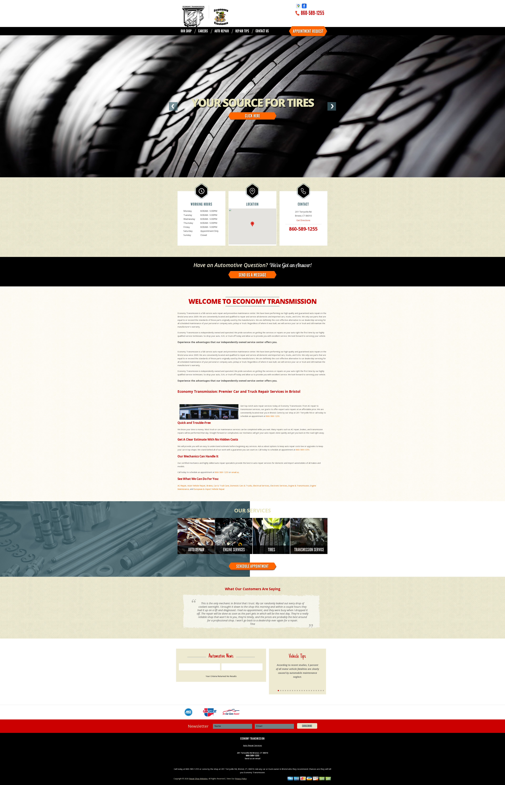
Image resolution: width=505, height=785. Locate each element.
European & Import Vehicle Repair (209, 489)
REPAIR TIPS (242, 31)
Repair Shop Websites (198, 778)
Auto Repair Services (252, 745)
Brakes (209, 485)
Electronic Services (278, 485)
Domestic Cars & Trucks (241, 485)
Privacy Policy (241, 778)
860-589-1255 (312, 13)
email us (235, 472)
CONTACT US (262, 31)
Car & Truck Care (221, 485)
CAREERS (203, 31)
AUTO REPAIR (221, 31)
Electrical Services (261, 485)
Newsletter (198, 726)
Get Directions (303, 220)
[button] (252, 224)
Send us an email (252, 758)
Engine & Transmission (298, 485)
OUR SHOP (186, 31)
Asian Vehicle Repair (196, 485)
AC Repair (182, 485)
